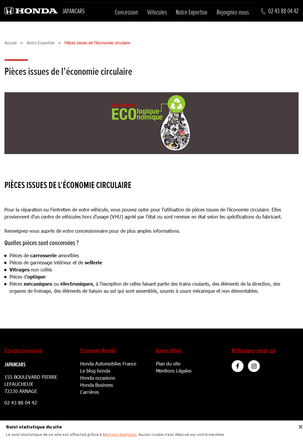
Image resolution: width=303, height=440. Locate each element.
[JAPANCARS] (31, 11)
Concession (126, 12)
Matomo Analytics (120, 434)
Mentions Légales (173, 370)
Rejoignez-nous (233, 12)
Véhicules (157, 12)
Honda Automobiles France (108, 363)
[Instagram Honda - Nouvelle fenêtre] (254, 366)
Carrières (89, 392)
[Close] (298, 425)
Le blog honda (95, 370)
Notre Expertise (191, 12)
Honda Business (96, 385)
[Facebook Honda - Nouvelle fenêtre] (238, 366)
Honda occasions (97, 378)
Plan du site (168, 363)
